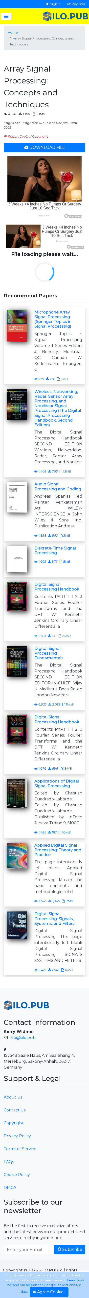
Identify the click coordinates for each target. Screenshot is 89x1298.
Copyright (13, 1123)
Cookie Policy (17, 1174)
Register (78, 4)
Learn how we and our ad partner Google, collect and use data (45, 1286)
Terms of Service (20, 1148)
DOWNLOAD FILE (47, 147)
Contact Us (14, 1110)
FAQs (9, 1161)
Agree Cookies (51, 1292)
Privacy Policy (17, 1136)
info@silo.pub (22, 1037)
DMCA (10, 1187)
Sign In (55, 4)
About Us (13, 1097)
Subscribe (72, 1249)
